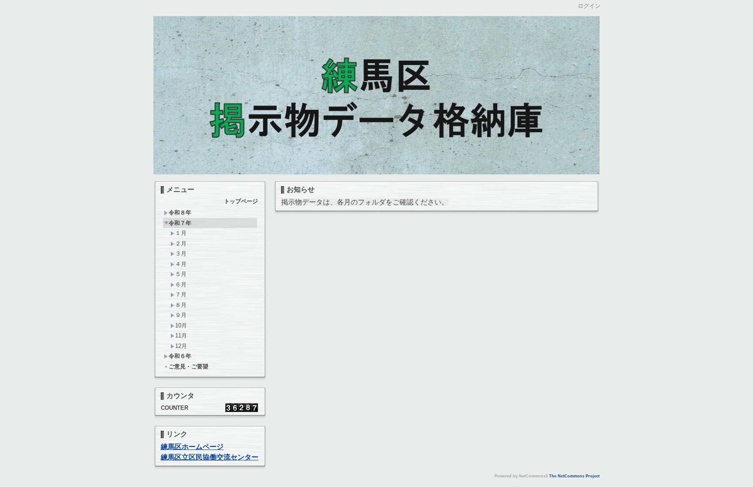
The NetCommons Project (574, 476)
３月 (181, 253)
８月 (181, 305)
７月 (181, 294)
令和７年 (180, 223)
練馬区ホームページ (192, 446)
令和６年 (180, 356)
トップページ (241, 201)
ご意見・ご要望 (188, 366)
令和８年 (180, 212)
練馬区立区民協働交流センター (209, 457)
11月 (181, 335)
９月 (181, 315)
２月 (181, 243)
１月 (181, 233)
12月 (181, 346)
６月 (181, 284)
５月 (181, 274)
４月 (181, 264)
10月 (181, 325)
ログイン (589, 6)
